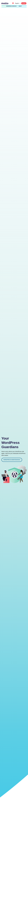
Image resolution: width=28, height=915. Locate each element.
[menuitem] (17, 3)
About (20, 6)
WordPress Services (11, 6)
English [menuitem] (17, 3)
